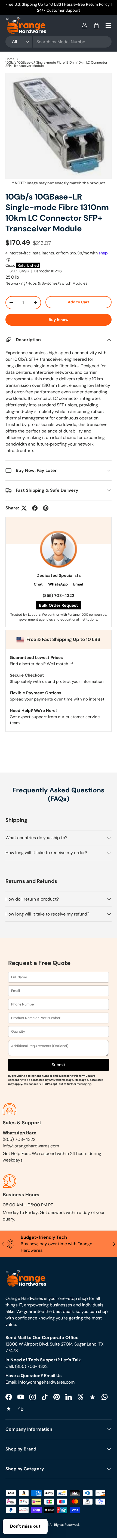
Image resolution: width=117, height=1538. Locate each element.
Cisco (10, 265)
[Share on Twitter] (24, 508)
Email (78, 584)
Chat (38, 584)
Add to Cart (78, 302)
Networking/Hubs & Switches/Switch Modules (46, 283)
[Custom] (104, 1397)
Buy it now (59, 319)
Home (9, 59)
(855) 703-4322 (58, 595)
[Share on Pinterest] (45, 508)
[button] (96, 26)
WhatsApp (58, 584)
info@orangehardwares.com (31, 1146)
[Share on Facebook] (34, 508)
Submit (58, 1064)
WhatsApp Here (19, 1133)
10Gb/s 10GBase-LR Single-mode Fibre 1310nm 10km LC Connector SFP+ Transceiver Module (56, 64)
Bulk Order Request (58, 605)
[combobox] (58, 42)
